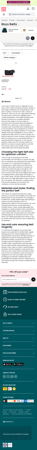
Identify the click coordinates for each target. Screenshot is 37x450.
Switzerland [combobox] (8, 421)
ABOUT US (5, 338)
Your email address (8, 276)
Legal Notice (6, 414)
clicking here (25, 285)
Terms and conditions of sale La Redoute (13, 410)
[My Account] (28, 8)
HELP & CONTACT (7, 323)
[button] (33, 8)
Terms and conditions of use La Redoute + (22, 414)
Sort (4, 53)
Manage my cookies (24, 412)
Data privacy (13, 412)
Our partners (7, 345)
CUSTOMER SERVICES (8, 330)
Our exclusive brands (9, 353)
